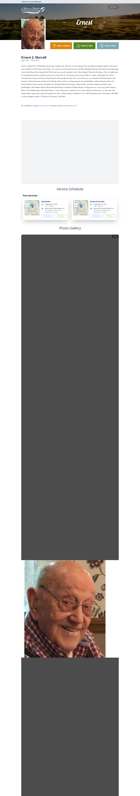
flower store (73, 105)
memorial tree (44, 105)
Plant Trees (61, 216)
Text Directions (47, 216)
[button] (32, 206)
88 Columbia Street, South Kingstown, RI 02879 (53, 211)
